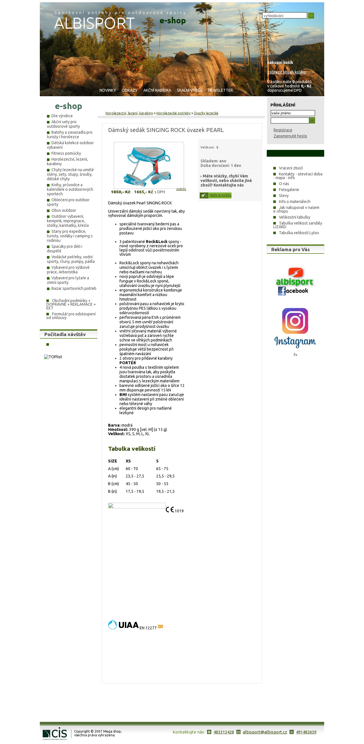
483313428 (224, 732)
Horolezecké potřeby (173, 113)
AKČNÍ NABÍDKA (157, 90)
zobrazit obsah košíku (286, 72)
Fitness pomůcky (66, 153)
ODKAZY (130, 90)
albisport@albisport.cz (265, 732)
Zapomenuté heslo (290, 136)
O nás (284, 183)
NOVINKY (108, 90)
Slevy (284, 195)
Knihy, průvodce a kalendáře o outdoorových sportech (70, 189)
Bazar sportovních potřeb (73, 288)
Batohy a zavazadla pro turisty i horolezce (69, 134)
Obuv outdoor (63, 210)
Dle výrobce (62, 116)
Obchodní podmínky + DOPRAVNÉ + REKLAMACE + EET (71, 304)
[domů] (120, 27)
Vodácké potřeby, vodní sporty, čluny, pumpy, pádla (71, 259)
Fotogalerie (289, 189)
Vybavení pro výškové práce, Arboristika (68, 269)
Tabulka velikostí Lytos (299, 232)
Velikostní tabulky (294, 217)
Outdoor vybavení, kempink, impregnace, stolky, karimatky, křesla (68, 221)
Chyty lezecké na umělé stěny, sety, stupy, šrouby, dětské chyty (70, 174)
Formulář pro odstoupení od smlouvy (71, 316)
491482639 (306, 732)
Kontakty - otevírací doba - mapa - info (297, 176)
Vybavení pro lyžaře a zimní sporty (68, 280)
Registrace (283, 130)
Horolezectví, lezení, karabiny (129, 113)
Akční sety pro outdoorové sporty (63, 124)
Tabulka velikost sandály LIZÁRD (297, 225)
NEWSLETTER (220, 90)
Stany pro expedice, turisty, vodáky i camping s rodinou (70, 236)
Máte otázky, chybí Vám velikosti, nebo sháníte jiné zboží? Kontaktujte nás (226, 180)
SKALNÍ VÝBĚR (189, 90)
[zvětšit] (138, 189)
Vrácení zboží (291, 168)
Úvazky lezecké (206, 113)
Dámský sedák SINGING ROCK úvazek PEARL (166, 130)
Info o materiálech (295, 201)
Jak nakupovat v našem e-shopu (296, 209)
